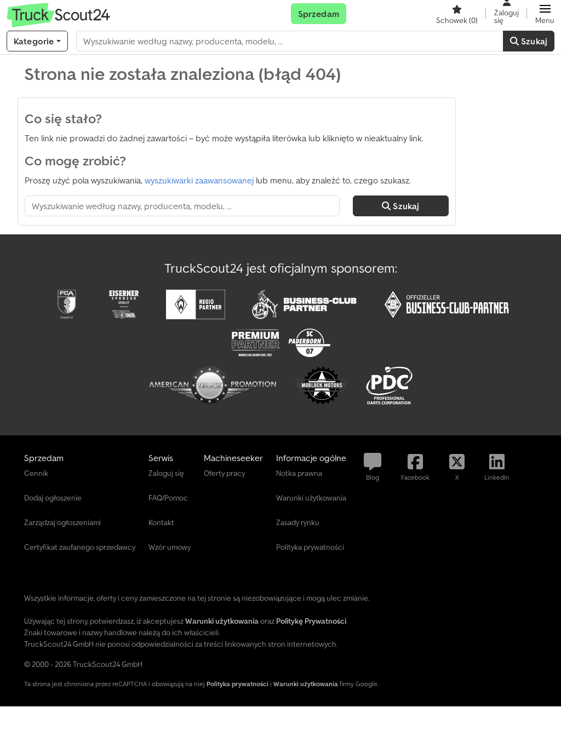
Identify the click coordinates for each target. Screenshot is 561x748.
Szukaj (533, 41)
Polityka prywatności (237, 684)
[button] (544, 13)
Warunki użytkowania (305, 684)
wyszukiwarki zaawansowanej (199, 180)
